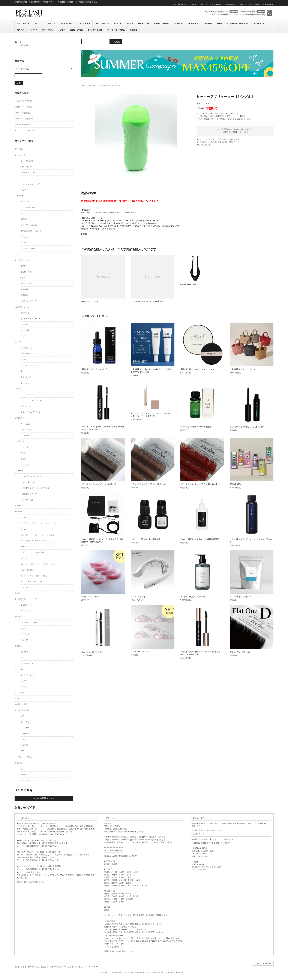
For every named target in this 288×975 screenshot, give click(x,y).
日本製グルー (143, 23)
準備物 (23, 774)
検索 (18, 83)
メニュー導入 (84, 23)
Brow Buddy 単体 (188, 284)
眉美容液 (24, 652)
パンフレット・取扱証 (116, 30)
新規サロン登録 (229, 132)
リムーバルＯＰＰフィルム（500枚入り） (148, 301)
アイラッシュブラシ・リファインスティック (39, 523)
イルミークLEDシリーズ (24, 130)
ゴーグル (24, 324)
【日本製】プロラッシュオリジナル (35, 488)
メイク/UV (33, 30)
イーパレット (26, 383)
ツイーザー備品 (27, 500)
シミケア (51, 23)
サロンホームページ (29, 301)
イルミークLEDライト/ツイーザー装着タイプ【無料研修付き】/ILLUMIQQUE (102, 540)
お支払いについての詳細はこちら (30, 882)
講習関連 (133, 30)
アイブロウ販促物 (28, 248)
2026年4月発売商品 (23, 113)
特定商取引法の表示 (58, 967)
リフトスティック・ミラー (31, 184)
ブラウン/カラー (27, 377)
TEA (22, 751)
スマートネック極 (138, 597)
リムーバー (25, 447)
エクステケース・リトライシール (34, 541)
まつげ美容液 (26, 605)
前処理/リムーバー (161, 23)
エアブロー (25, 558)
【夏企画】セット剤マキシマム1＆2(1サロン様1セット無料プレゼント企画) (152, 370)
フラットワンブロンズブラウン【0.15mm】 (99, 484)
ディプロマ (25, 780)
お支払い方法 (33, 967)
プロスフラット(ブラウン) (31, 400)
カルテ (23, 190)
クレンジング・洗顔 (29, 622)
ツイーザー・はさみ (29, 225)
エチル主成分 (26, 424)
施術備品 (208, 23)
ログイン (242, 4)
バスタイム (25, 734)
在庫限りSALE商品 (22, 124)
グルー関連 (25, 435)
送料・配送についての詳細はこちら (118, 951)
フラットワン (26, 406)
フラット (129, 23)
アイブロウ (38, 23)
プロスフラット (27, 395)
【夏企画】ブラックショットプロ (94, 369)
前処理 (23, 453)
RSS (90, 967)
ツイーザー (177, 23)
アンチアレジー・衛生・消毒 (32, 552)
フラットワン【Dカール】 (240, 652)
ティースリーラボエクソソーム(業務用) (196, 427)
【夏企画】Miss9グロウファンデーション (197, 369)
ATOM (95, 967)
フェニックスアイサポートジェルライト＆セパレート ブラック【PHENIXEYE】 (102, 428)
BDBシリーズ (26, 202)
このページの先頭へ (263, 963)
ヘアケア (61, 30)
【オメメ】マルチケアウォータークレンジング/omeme (251, 540)
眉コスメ (20, 30)
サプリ (23, 739)
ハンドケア (25, 728)
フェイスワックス (67, 23)
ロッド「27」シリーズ (140, 651)
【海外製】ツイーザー (30, 494)
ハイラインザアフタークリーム (193, 597)
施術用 (23, 266)
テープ (23, 546)
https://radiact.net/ (199, 870)
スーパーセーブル (28, 354)
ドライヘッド (26, 283)
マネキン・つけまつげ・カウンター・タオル (39, 564)
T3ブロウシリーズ (28, 208)
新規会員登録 (230, 4)
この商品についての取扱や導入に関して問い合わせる (219, 142)
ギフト (23, 716)
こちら (230, 119)
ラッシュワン (26, 359)
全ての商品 (19, 149)
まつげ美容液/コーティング (238, 23)
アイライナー (26, 634)
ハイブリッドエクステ (30, 365)
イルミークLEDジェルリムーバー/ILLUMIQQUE (199, 539)
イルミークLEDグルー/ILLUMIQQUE (145, 539)
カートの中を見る (22, 45)
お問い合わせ (254, 4)
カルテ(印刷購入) (27, 570)
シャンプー (25, 465)
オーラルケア (26, 722)
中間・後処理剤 (27, 167)
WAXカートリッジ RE (90, 301)
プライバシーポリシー (77, 967)
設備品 (219, 23)
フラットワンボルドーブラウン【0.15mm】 (148, 484)
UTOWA (24, 219)
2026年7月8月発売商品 (24, 101)
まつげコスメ (259, 23)
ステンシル (25, 237)
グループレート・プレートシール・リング (38, 535)
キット (23, 769)
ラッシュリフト (23, 23)
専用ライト (25, 313)
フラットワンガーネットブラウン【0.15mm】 (199, 484)
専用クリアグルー (28, 172)
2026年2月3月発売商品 (24, 119)
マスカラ (24, 628)
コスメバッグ (26, 587)
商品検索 (115, 41)
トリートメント (193, 23)
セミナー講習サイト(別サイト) (185, 4)
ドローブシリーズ (28, 213)
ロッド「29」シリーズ (90, 597)
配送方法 (44, 967)
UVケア (24, 687)
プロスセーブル (27, 348)
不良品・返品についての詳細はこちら (207, 830)
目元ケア (24, 640)
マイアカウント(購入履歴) (210, 4)
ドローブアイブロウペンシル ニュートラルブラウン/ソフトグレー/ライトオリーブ (152, 414)
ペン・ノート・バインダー (31, 582)
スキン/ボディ (47, 30)
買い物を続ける (204, 145)
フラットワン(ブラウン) (30, 412)
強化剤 (23, 459)
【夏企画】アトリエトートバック (243, 369)
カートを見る (268, 4)
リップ (23, 681)
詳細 (243, 116)
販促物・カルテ (27, 272)
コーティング (26, 611)
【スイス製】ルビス (29, 482)
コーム (23, 529)
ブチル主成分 (26, 430)
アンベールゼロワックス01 (241, 597)
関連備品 (24, 295)
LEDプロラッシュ (102, 23)
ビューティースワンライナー (93, 652)
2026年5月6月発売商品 (24, 107)
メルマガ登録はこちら (43, 798)
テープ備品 (25, 330)
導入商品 (24, 289)
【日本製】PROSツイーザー (32, 476)
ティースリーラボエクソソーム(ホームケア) (247, 427)
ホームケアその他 (95, 30)
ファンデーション (28, 675)
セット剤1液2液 (27, 161)
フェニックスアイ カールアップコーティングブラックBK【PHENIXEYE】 (201, 653)
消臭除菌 (24, 745)
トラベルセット (27, 663)
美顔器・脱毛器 (76, 30)
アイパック (25, 517)
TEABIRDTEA (236, 484)
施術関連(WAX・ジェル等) (110, 86)
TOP (83, 86)
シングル (117, 23)
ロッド (23, 178)
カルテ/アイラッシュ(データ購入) (34, 576)
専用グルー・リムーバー (30, 319)
